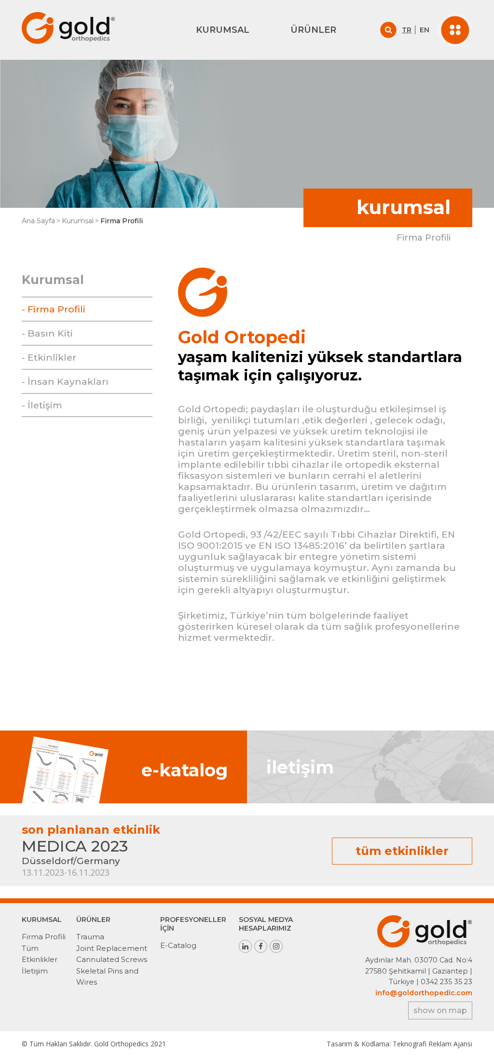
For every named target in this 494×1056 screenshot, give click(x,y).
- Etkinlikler (49, 357)
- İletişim (42, 405)
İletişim (35, 970)
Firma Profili (44, 936)
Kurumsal (78, 221)
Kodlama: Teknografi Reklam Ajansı (416, 1043)
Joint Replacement (111, 948)
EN (424, 30)
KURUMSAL (222, 30)
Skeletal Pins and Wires (107, 976)
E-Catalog (178, 945)
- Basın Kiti (47, 333)
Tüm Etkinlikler (39, 954)
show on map (440, 1010)
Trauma (90, 936)
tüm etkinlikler (402, 851)
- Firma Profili (53, 309)
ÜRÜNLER (313, 30)
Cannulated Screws (111, 959)
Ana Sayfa (38, 221)
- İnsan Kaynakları (65, 381)
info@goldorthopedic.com (423, 992)
